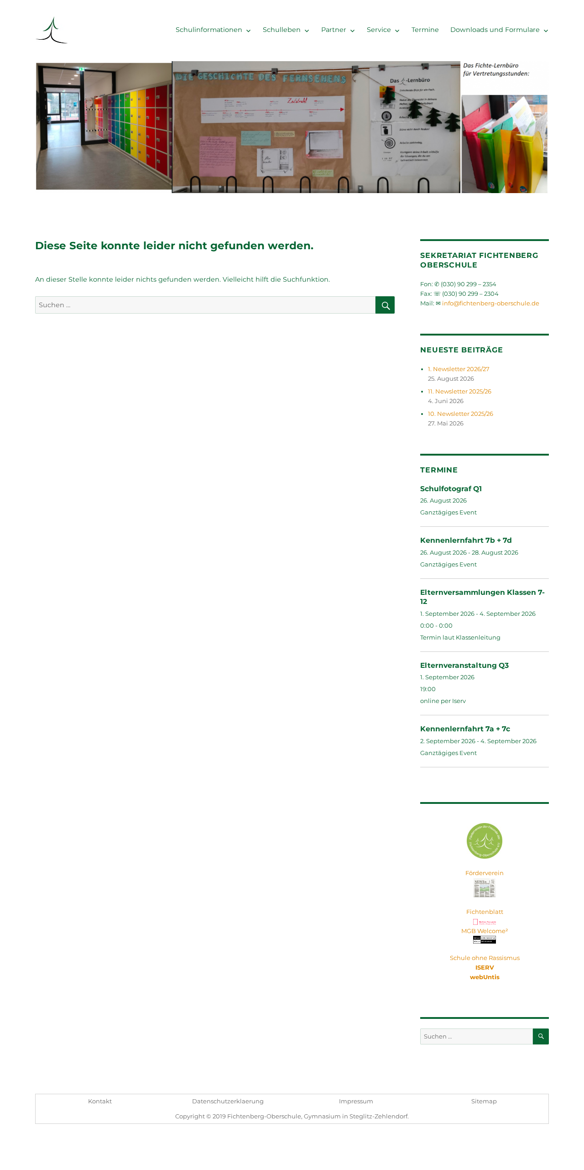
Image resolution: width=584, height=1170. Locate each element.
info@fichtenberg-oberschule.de (490, 303)
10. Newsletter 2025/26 (460, 413)
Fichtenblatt (484, 911)
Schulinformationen (209, 30)
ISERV (484, 967)
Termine (425, 30)
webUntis (485, 977)
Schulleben (282, 30)
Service (379, 30)
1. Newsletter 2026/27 (459, 369)
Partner (333, 30)
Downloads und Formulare (495, 30)
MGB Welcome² (484, 930)
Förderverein (484, 872)
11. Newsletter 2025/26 (459, 391)
